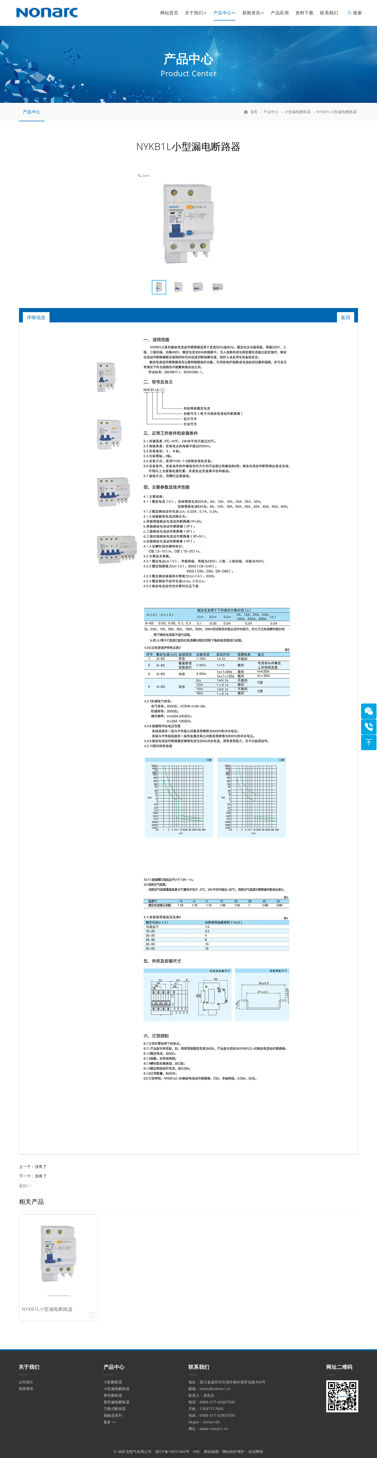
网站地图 (211, 1451)
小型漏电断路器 (298, 111)
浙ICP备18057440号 (172, 1451)
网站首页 (169, 13)
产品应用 (280, 13)
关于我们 (194, 13)
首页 (254, 111)
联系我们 (329, 13)
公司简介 (26, 1382)
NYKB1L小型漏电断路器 (337, 111)
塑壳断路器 (113, 1395)
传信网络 (255, 1451)
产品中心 (223, 13)
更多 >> (110, 1422)
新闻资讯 (251, 13)
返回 (345, 317)
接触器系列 (113, 1415)
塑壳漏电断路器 (117, 1402)
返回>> (25, 1185)
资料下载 (304, 13)
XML (197, 1451)
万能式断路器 (115, 1408)
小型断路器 (113, 1382)
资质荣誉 (26, 1388)
